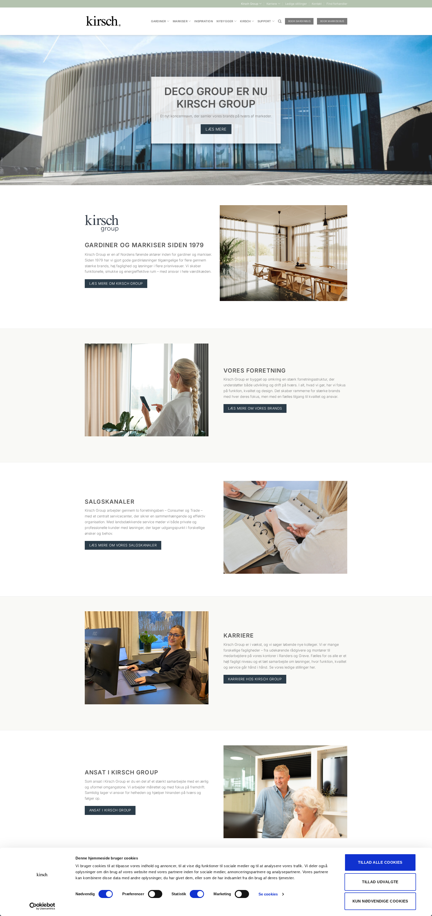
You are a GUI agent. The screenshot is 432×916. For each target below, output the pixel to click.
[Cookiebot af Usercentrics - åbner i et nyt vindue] (42, 906)
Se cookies (268, 894)
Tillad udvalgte (380, 882)
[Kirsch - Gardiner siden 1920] (103, 21)
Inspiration (203, 21)
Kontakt (317, 4)
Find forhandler (336, 4)
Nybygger (224, 21)
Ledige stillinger (296, 4)
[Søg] (280, 21)
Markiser (180, 21)
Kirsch (245, 21)
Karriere (271, 4)
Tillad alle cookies (380, 862)
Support (264, 21)
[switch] (155, 894)
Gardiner (158, 21)
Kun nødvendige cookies (380, 901)
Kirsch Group (249, 4)
